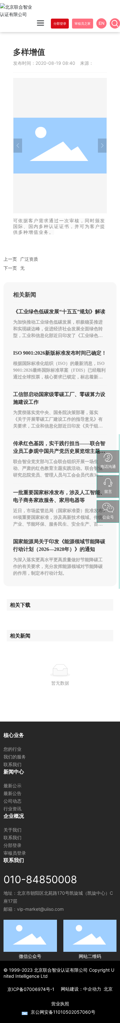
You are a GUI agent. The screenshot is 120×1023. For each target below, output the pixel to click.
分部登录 (12, 845)
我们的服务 (15, 756)
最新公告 (12, 793)
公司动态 (12, 801)
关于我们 (12, 830)
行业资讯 (12, 808)
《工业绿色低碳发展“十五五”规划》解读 (59, 311)
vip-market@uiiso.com (40, 909)
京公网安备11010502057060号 (63, 1012)
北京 (108, 989)
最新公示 (12, 785)
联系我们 (12, 764)
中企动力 (92, 989)
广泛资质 (29, 259)
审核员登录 (15, 853)
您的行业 (12, 749)
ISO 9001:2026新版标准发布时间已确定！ (60, 353)
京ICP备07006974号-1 (30, 989)
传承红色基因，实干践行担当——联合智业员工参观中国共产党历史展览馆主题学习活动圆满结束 (59, 451)
